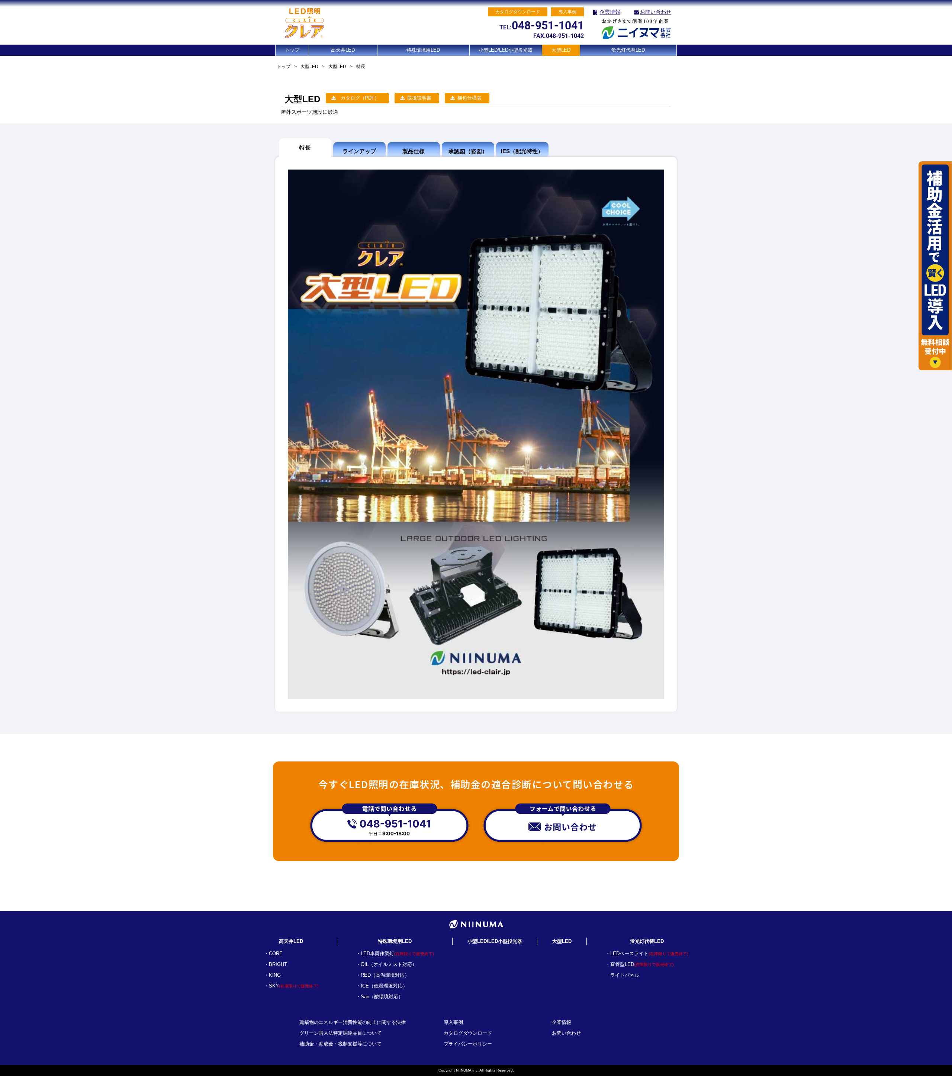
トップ (292, 50)
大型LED (560, 50)
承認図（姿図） (468, 151)
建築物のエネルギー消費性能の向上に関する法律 (352, 1022)
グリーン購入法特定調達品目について (340, 1033)
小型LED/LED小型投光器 (506, 50)
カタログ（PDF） (360, 98)
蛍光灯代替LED (628, 50)
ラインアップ (359, 151)
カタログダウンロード (468, 1033)
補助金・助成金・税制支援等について (340, 1044)
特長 (305, 147)
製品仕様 (413, 151)
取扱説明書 (419, 98)
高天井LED (343, 50)
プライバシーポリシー (468, 1044)
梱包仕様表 (469, 98)
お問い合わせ (655, 12)
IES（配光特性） (522, 151)
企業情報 (609, 12)
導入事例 (453, 1022)
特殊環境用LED (423, 50)
